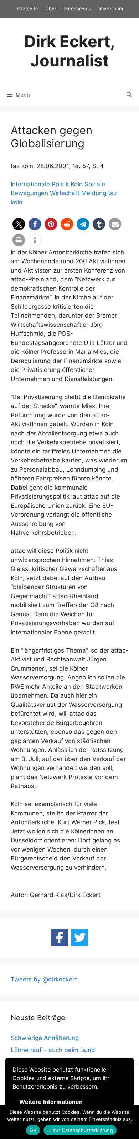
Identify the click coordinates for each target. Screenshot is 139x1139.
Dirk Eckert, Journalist (69, 51)
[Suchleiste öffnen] (129, 95)
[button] (18, 224)
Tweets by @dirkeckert (44, 979)
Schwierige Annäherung (45, 1037)
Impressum (111, 8)
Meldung (93, 193)
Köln (77, 184)
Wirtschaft (64, 193)
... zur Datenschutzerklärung (80, 1130)
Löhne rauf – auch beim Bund (53, 1049)
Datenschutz (77, 8)
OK (33, 1130)
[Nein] (130, 1122)
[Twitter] (79, 937)
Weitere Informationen (51, 1101)
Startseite (27, 8)
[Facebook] (59, 937)
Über (50, 8)
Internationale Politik (40, 184)
